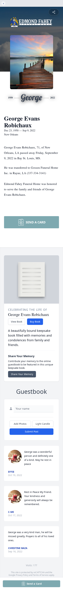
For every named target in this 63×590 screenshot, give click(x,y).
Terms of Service (41, 575)
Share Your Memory (22, 374)
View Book (16, 321)
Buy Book (35, 321)
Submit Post (31, 431)
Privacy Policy (22, 575)
